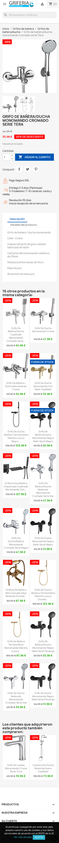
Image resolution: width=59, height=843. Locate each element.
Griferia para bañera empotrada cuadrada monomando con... (16, 486)
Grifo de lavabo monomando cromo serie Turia (16, 768)
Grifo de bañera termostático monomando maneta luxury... (16, 646)
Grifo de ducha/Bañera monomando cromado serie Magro (16, 542)
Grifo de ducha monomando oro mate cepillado (43, 386)
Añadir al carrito (34, 157)
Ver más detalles (23, 837)
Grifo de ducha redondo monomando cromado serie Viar (16, 698)
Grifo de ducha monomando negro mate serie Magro (43, 541)
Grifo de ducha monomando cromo (43, 330)
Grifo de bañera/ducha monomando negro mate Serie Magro (43, 436)
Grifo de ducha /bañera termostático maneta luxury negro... (16, 436)
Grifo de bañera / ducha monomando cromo (16, 386)
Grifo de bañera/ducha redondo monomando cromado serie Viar (43, 490)
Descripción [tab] (17, 219)
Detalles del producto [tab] (23, 225)
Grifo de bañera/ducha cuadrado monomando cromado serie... (16, 335)
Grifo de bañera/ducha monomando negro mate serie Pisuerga (43, 646)
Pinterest (36, 169)
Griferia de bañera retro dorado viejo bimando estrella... (16, 593)
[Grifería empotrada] (21, 4)
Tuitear (27, 169)
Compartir (19, 169)
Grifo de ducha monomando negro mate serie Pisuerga (43, 696)
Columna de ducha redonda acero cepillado (43, 768)
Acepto (39, 837)
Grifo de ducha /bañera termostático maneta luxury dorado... (43, 594)
